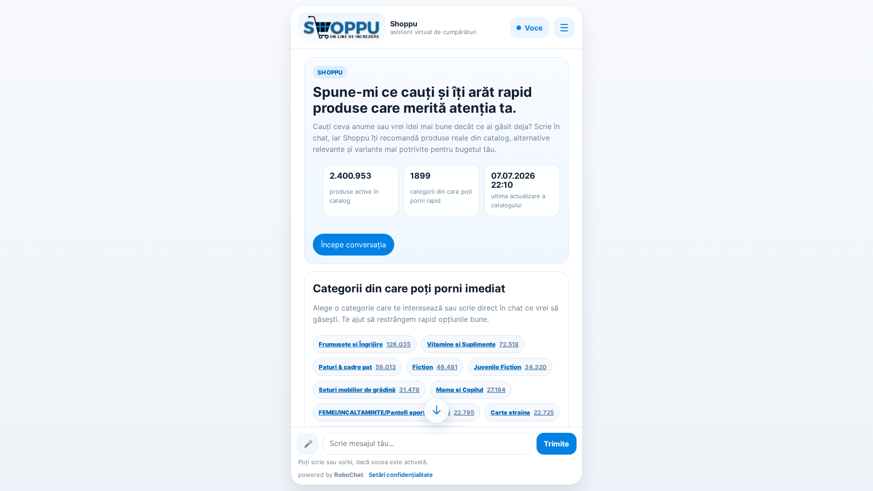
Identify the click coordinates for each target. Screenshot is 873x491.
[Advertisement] (184, 245)
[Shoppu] (341, 27)
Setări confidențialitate (401, 474)
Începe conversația (353, 244)
